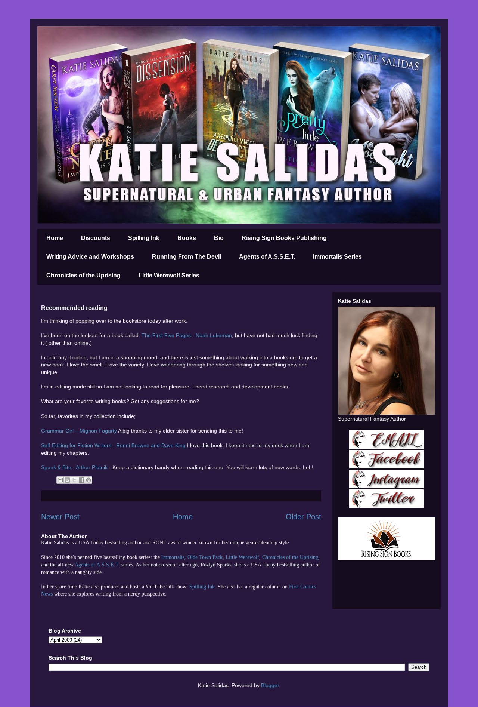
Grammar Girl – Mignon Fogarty (79, 431)
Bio (219, 238)
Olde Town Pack (205, 557)
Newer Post (60, 517)
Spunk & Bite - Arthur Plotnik (74, 467)
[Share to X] (74, 480)
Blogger (270, 685)
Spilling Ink (143, 238)
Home (54, 238)
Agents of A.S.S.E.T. (267, 256)
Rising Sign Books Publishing (284, 238)
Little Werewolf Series (169, 275)
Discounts (95, 238)
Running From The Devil (186, 256)
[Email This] (60, 480)
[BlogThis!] (67, 480)
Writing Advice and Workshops (90, 256)
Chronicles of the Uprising (83, 275)
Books (186, 238)
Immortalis (172, 557)
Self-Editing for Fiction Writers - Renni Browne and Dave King (113, 445)
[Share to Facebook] (81, 480)
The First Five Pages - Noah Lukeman (187, 335)
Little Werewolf (242, 557)
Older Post (303, 517)
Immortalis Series (337, 256)
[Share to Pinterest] (88, 480)
